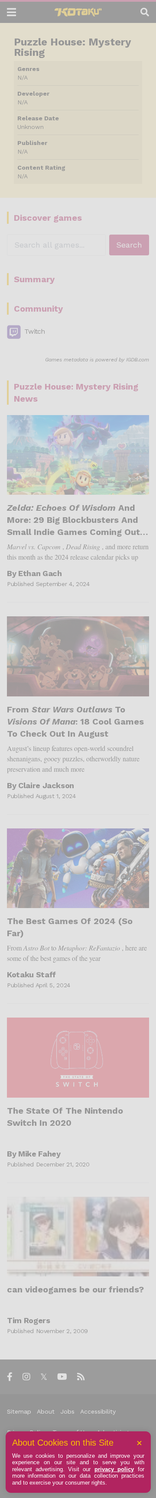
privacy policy (114, 1469)
